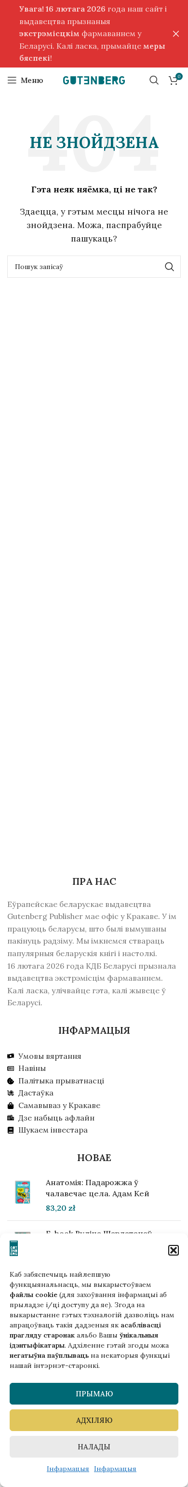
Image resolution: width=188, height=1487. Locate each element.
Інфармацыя (68, 1468)
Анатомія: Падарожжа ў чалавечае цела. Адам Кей (97, 1187)
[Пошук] (154, 80)
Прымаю (94, 1393)
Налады (94, 1446)
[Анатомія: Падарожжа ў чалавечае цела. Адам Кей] (23, 1195)
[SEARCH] (170, 267)
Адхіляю (94, 1420)
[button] (173, 1250)
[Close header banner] (176, 34)
